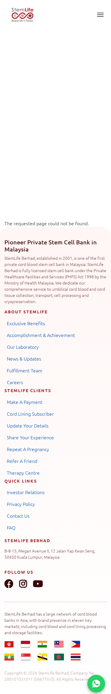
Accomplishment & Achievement (41, 335)
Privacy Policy (21, 504)
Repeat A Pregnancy (28, 449)
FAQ (11, 527)
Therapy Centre (23, 472)
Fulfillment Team (24, 370)
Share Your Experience (30, 437)
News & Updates (24, 358)
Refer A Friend (22, 461)
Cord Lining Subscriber (30, 413)
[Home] (22, 15)
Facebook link (8, 583)
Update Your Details (28, 425)
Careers (15, 382)
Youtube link (38, 583)
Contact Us (18, 515)
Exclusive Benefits (26, 323)
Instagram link (23, 583)
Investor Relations (26, 492)
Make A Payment (24, 402)
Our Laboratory (23, 346)
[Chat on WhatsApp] (96, 684)
